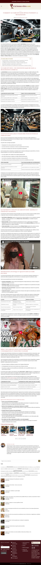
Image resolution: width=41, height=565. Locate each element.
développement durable (4, 471)
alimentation (10, 467)
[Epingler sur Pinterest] (23, 438)
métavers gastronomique (11, 377)
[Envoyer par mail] (21, 438)
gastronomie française (25, 471)
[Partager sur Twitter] (19, 438)
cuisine (20, 468)
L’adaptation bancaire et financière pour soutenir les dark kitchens (13, 61)
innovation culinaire (9, 473)
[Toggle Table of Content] (30, 59)
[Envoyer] (39, 461)
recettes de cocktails (28, 473)
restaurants (32, 473)
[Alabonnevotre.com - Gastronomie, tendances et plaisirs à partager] (20, 6)
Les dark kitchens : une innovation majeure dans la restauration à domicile (15, 60)
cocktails (6, 468)
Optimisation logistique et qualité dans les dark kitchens (12, 64)
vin (8, 476)
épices (17, 476)
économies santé (14, 476)
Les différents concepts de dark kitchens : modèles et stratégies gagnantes (14, 62)
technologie (27, 475)
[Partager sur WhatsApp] (16, 438)
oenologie (20, 473)
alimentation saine (23, 466)
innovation (31, 471)
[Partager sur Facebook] (18, 438)
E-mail (2, 545)
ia (28, 471)
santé (7, 475)
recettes (24, 473)
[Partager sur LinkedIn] (25, 438)
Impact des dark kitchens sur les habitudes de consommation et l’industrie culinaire (16, 65)
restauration (36, 473)
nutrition (16, 473)
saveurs (10, 474)
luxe (13, 473)
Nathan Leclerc (24, 17)
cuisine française (25, 468)
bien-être (38, 466)
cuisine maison (37, 468)
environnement (10, 471)
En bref (20, 11)
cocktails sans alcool (11, 468)
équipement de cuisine (21, 476)
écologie (10, 476)
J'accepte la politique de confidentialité (5, 550)
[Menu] (1, 6)
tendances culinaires (4, 476)
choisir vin (2, 468)
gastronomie (17, 471)
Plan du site (29, 563)
